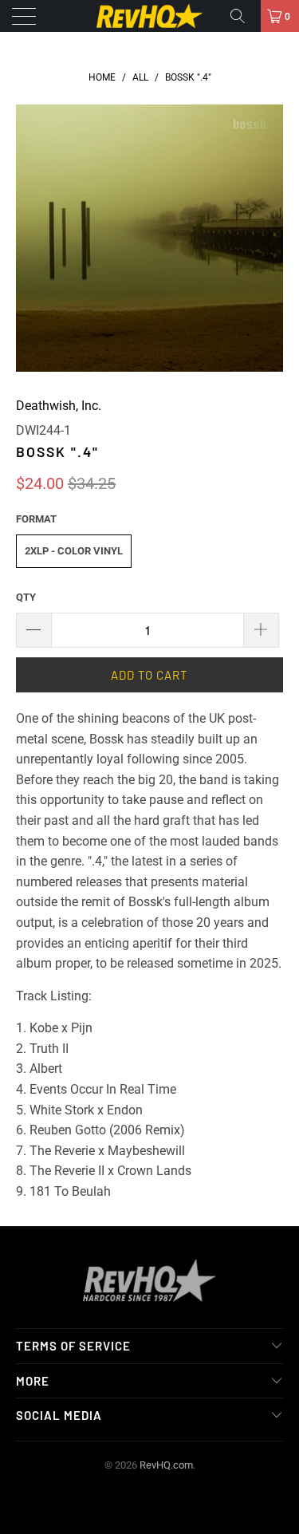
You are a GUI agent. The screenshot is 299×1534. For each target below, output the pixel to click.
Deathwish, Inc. (58, 405)
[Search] (243, 16)
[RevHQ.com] (150, 16)
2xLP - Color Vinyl (74, 551)
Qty (26, 597)
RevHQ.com (166, 1465)
